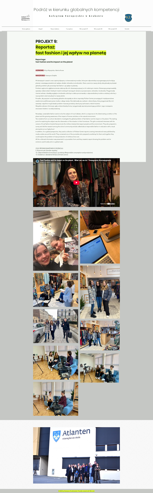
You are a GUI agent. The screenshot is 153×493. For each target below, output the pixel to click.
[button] (76, 455)
